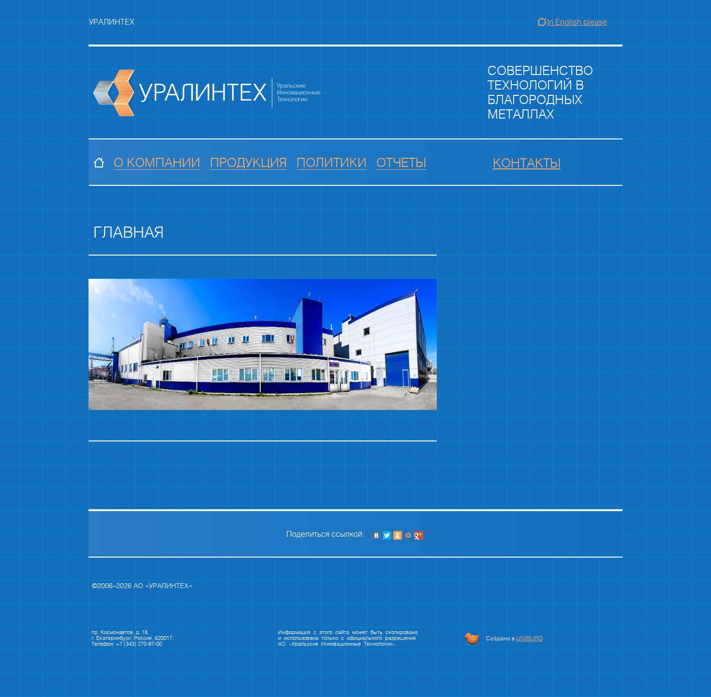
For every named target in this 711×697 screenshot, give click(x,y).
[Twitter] (387, 535)
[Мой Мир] (408, 535)
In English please (577, 22)
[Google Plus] (419, 535)
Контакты (527, 163)
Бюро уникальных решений (471, 639)
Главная (99, 163)
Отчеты (401, 163)
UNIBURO (529, 638)
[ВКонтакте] (376, 535)
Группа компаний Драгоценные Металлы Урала (207, 93)
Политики (331, 163)
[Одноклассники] (397, 535)
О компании (157, 163)
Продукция (248, 163)
